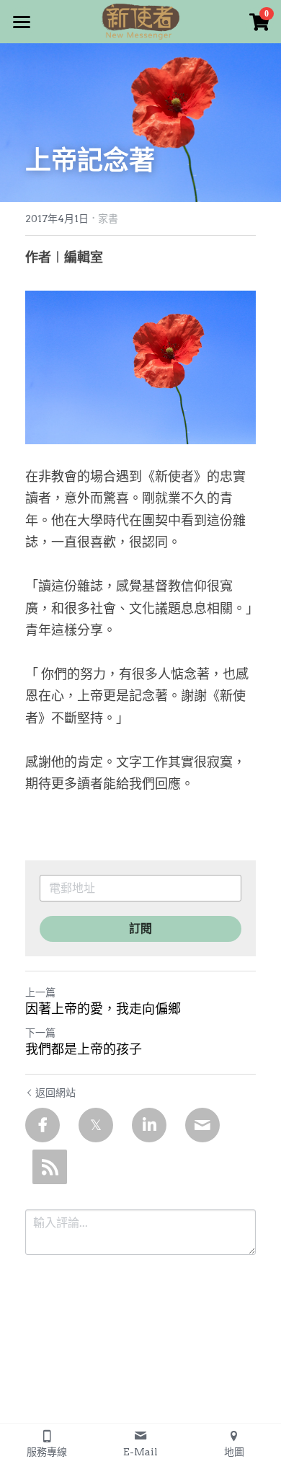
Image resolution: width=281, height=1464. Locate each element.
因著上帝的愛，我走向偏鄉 (103, 1008)
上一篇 (40, 992)
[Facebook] (42, 1125)
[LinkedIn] (149, 1125)
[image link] (140, 20)
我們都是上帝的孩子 (83, 1049)
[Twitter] (96, 1125)
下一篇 (40, 1033)
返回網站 (55, 1092)
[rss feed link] (49, 1167)
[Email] (202, 1125)
